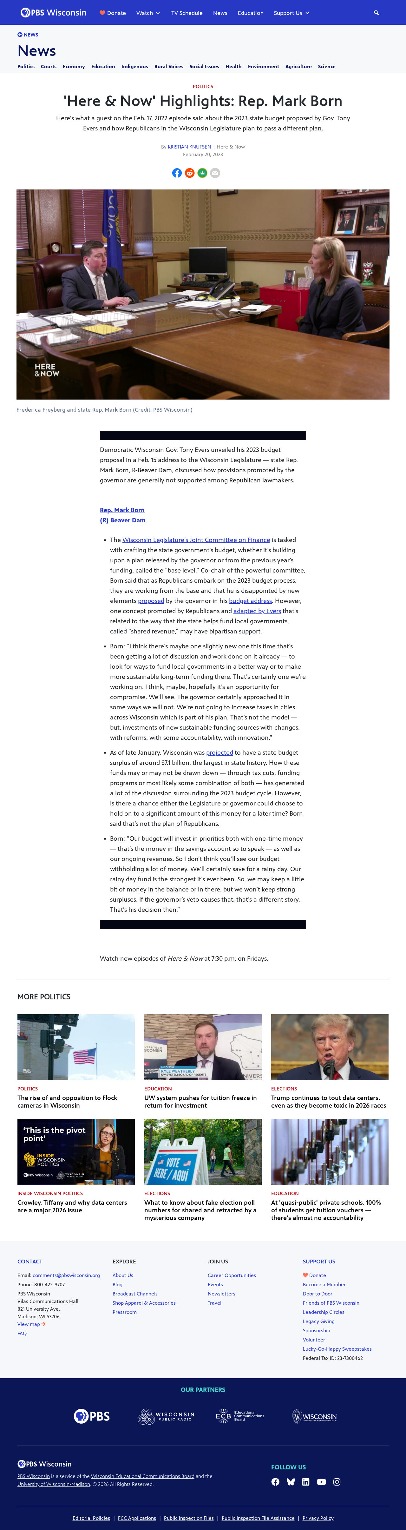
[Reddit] (189, 174)
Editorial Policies (91, 1518)
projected (219, 752)
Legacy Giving (319, 1321)
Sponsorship (316, 1331)
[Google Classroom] (202, 174)
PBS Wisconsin (33, 1476)
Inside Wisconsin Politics (50, 1193)
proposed (151, 601)
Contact (30, 1261)
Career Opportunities (232, 1275)
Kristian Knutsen (189, 147)
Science (327, 66)
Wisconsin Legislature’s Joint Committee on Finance (196, 540)
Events (215, 1285)
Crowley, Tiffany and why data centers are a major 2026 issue (72, 1206)
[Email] (215, 174)
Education (251, 13)
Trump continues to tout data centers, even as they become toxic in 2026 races (328, 1101)
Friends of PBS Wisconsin (331, 1303)
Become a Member (324, 1285)
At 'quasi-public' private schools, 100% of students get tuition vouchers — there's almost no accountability (326, 1210)
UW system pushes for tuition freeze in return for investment (200, 1101)
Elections (284, 1089)
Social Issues (204, 66)
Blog (117, 1285)
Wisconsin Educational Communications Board (142, 1476)
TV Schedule (187, 13)
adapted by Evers (257, 611)
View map (29, 1324)
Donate (116, 13)
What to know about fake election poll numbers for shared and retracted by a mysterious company (200, 1210)
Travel (214, 1303)
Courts (48, 66)
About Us (123, 1275)
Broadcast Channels (135, 1294)
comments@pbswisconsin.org (66, 1275)
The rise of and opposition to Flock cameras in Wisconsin (67, 1101)
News (220, 13)
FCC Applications (137, 1518)
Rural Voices (168, 66)
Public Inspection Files (189, 1518)
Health (234, 66)
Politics (26, 66)
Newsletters (221, 1294)
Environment (263, 66)
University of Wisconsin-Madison (53, 1484)
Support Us (288, 13)
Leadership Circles (323, 1312)
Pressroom (125, 1312)
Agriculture (298, 66)
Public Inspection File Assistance (258, 1518)
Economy (74, 66)
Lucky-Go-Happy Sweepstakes (337, 1349)
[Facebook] (177, 174)
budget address (250, 601)
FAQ (22, 1333)
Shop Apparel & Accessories (144, 1303)
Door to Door (317, 1294)
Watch (144, 13)
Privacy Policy (318, 1518)
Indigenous (134, 66)
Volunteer (314, 1340)
